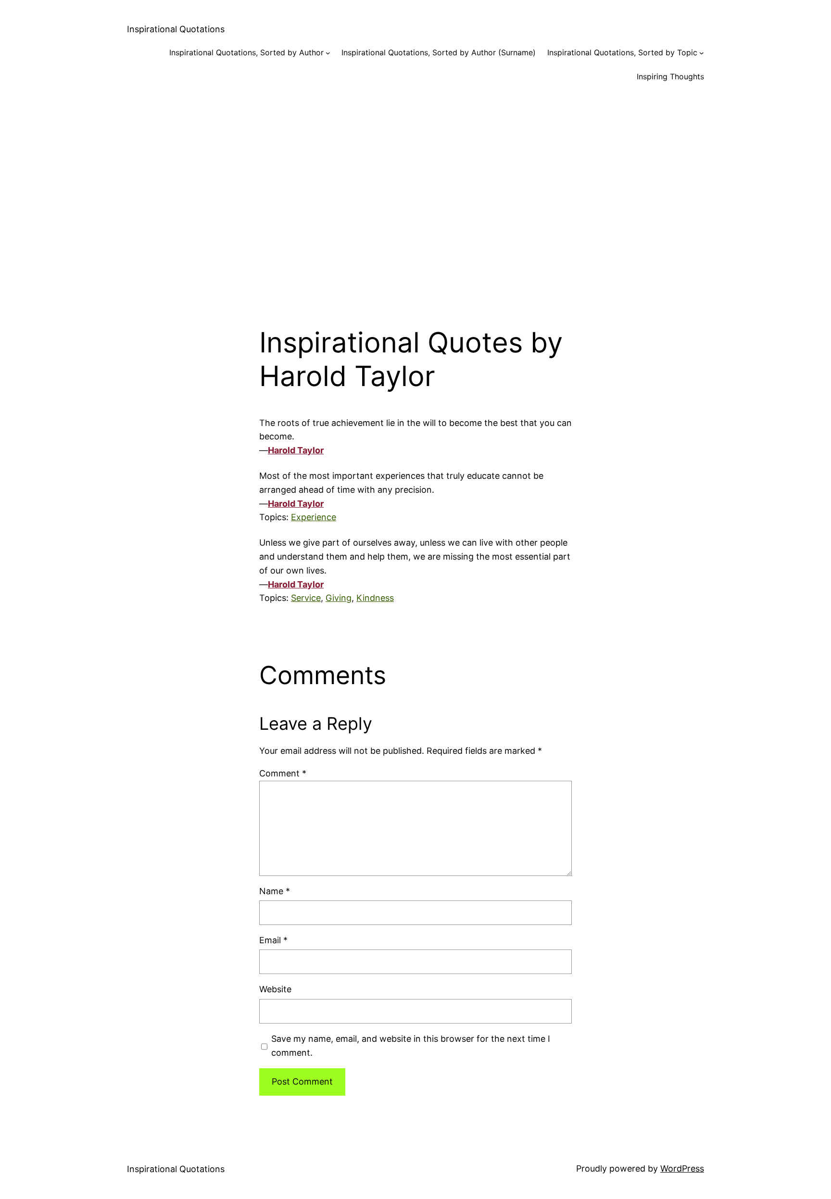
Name (274, 891)
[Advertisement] (415, 196)
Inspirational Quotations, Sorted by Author (246, 52)
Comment (282, 773)
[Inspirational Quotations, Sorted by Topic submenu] (701, 52)
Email (273, 940)
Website (275, 989)
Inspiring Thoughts (670, 76)
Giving (339, 598)
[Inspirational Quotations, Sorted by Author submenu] (328, 52)
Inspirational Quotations (176, 29)
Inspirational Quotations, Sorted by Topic (622, 52)
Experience (313, 517)
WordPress (682, 1168)
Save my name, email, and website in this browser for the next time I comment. (410, 1046)
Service (306, 598)
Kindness (375, 598)
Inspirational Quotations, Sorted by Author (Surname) (438, 52)
